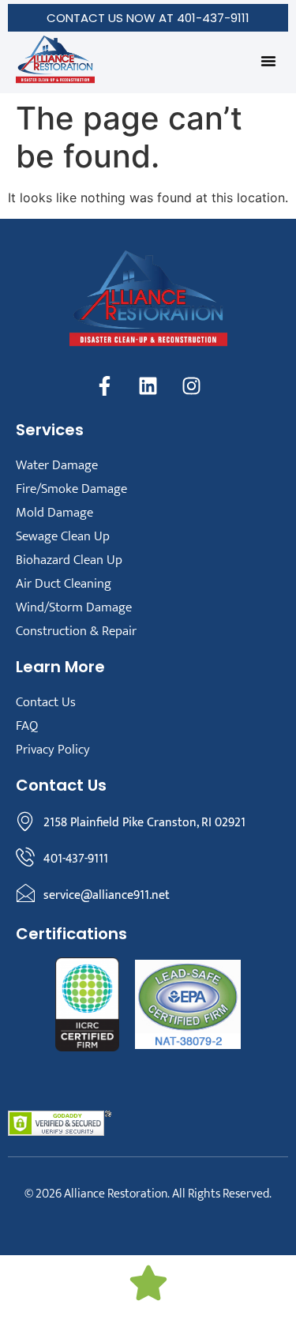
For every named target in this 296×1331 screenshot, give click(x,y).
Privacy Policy (53, 750)
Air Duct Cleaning (63, 584)
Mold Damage (54, 513)
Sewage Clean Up (63, 536)
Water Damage (57, 465)
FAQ (27, 726)
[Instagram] (192, 386)
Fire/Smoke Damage (71, 489)
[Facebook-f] (105, 386)
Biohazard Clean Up (69, 560)
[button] (268, 61)
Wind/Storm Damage (74, 607)
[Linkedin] (148, 386)
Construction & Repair (76, 631)
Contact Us (46, 702)
